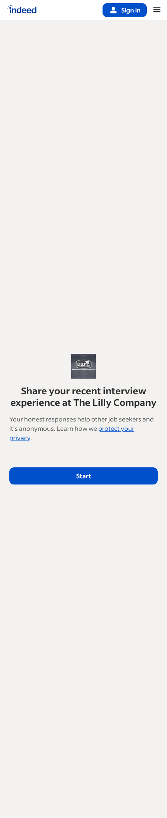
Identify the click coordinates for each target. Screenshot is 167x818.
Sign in (131, 10)
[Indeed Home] (21, 10)
